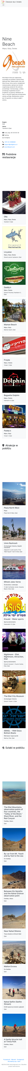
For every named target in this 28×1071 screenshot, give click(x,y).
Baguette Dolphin (11, 395)
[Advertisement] (14, 21)
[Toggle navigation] (3, 5)
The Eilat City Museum (14, 696)
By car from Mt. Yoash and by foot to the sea (13, 855)
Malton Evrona (10, 966)
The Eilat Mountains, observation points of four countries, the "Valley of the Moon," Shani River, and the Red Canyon (13, 812)
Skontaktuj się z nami (14, 1061)
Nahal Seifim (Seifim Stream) (13, 1003)
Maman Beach (10, 324)
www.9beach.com (9, 147)
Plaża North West (11, 508)
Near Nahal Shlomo (12, 931)
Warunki (13, 1059)
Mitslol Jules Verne (12, 582)
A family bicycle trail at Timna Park (13, 1040)
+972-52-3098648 (9, 142)
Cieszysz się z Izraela (13, 2)
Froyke (7, 360)
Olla (5, 217)
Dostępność (20, 1059)
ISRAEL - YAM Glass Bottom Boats (13, 732)
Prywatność (6, 1059)
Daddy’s (7, 287)
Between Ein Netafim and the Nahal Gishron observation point (14, 893)
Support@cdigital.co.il (10, 144)
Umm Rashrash (10, 543)
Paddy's (7, 431)
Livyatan (8, 252)
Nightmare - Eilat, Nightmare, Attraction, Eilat (14, 656)
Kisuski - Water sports (14, 619)
